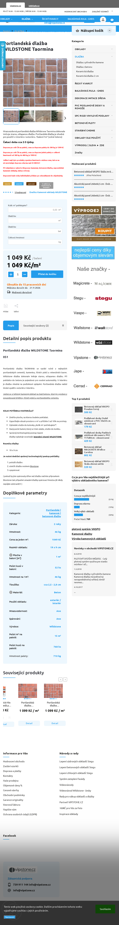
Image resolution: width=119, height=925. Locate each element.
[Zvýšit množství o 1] (11, 274)
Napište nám (9, 809)
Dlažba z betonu (84, 66)
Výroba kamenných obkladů (89, 538)
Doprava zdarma (82, 503)
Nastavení (9, 917)
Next (65, 679)
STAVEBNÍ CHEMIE (85, 130)
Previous (61, 679)
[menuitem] (8, 19)
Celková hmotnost (16, 237)
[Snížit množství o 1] (24, 274)
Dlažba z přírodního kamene (90, 62)
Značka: (48, 192)
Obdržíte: (12, 216)
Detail (29, 723)
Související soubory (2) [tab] (36, 325)
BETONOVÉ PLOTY (85, 123)
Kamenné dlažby (82, 533)
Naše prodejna (10, 780)
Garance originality (13, 799)
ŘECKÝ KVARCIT (84, 83)
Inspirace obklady (69, 813)
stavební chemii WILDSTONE (48, 436)
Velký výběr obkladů (84, 511)
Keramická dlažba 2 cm (87, 75)
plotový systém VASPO (86, 529)
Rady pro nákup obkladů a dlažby (77, 796)
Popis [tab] (11, 325)
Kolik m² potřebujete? (17, 205)
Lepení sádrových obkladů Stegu (77, 761)
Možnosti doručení (22, 292)
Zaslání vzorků (100, 11)
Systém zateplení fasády (72, 778)
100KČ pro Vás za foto (71, 808)
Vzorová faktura (11, 804)
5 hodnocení (20, 192)
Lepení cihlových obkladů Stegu (76, 772)
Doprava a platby (12, 770)
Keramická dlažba (85, 71)
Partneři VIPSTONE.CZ (71, 802)
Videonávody (66, 784)
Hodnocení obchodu (75, 11)
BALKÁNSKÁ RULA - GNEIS (89, 90)
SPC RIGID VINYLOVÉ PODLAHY (92, 115)
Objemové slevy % (12, 785)
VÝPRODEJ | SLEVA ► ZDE (89, 145)
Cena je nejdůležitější (84, 495)
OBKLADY (80, 49)
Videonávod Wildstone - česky (75, 790)
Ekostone (34, 466)
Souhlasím (105, 908)
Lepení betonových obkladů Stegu (77, 767)
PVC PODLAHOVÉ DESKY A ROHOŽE (90, 107)
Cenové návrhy (11, 790)
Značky (79, 152)
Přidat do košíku (47, 274)
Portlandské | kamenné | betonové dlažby (51, 513)
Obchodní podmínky (14, 795)
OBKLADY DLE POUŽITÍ (87, 137)
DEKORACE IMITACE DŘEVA (90, 98)
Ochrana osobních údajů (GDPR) (20, 814)
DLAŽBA (79, 56)
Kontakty (8, 775)
